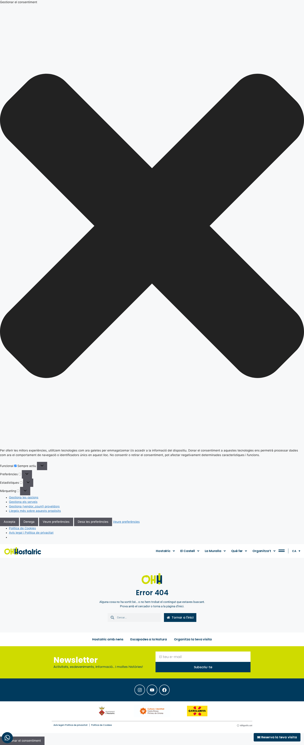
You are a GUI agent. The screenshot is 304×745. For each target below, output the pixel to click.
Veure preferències (56, 521)
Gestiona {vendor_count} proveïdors (34, 506)
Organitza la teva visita (193, 639)
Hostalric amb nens (107, 639)
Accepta (9, 521)
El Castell (187, 551)
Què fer (237, 551)
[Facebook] (164, 690)
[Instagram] (139, 690)
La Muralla (213, 551)
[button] (152, 226)
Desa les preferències (93, 521)
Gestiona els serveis (23, 502)
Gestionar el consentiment (22, 740)
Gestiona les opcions (23, 497)
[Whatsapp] (7, 737)
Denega (29, 521)
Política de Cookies (22, 528)
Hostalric (163, 551)
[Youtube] (152, 690)
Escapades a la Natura (148, 639)
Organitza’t (261, 551)
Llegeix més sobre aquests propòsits (35, 511)
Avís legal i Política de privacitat (31, 532)
